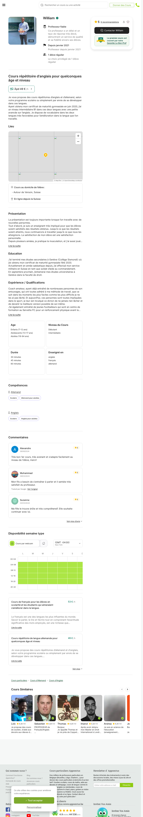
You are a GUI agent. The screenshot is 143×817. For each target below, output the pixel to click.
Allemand (16, 392)
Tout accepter (35, 800)
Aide (7, 784)
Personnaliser (34, 807)
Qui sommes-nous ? (34, 778)
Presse (8, 787)
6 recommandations (110, 22)
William (49, 18)
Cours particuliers (19, 680)
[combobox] (73, 5)
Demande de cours (13, 781)
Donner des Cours (122, 5)
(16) (24, 724)
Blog (28, 775)
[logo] (23, 5)
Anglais (15, 412)
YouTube (35, 815)
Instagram (15, 815)
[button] (128, 22)
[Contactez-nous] (138, 5)
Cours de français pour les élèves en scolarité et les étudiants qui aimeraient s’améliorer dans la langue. (32, 604)
